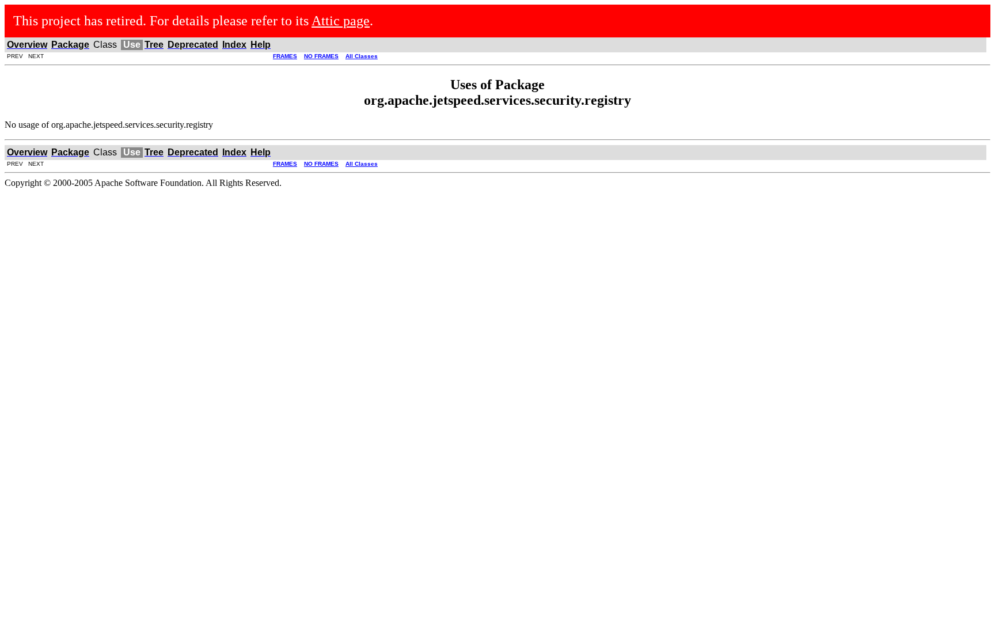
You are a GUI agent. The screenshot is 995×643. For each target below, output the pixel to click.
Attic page (341, 20)
